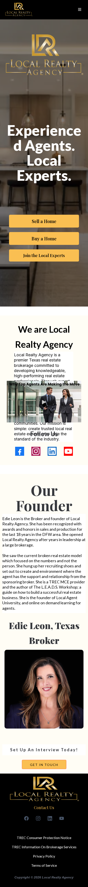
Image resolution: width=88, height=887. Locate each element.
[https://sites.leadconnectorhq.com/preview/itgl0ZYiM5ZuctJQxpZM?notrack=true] (18, 9)
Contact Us (44, 807)
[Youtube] (68, 451)
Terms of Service (44, 865)
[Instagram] (36, 451)
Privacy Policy (44, 856)
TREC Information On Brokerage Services (44, 847)
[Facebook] (20, 451)
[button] (79, 9)
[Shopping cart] (72, 9)
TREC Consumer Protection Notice (44, 837)
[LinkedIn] (52, 451)
